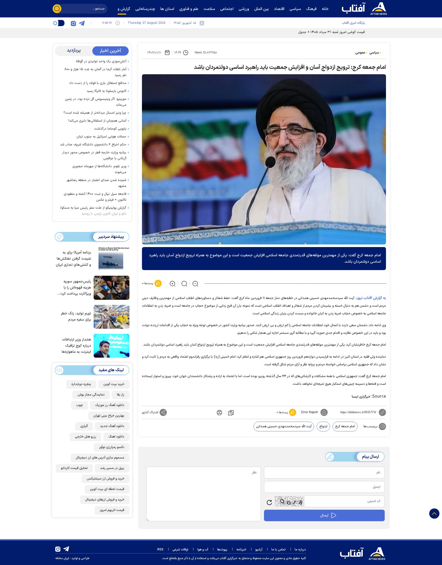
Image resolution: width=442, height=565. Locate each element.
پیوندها (222, 549)
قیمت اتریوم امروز (112, 510)
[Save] (231, 412)
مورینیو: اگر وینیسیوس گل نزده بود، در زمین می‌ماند (95, 102)
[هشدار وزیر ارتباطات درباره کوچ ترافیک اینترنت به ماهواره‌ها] (110, 345)
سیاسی (374, 52)
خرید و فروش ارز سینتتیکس (105, 478)
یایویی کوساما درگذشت (110, 128)
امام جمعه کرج (345, 426)
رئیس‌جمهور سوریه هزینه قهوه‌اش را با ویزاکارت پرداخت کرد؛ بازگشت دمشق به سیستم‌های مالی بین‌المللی (75, 288)
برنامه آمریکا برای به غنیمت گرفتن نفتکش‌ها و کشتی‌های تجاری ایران (73, 259)
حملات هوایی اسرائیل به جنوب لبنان (101, 136)
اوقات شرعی (180, 549)
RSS (160, 549)
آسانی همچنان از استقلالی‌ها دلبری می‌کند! (97, 120)
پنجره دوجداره (81, 384)
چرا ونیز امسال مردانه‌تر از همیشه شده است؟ (94, 112)
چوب (79, 405)
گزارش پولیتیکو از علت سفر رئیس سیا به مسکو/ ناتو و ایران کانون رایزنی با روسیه (93, 210)
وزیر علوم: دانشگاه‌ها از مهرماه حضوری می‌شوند (99, 169)
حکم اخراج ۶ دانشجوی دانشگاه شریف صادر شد (93, 144)
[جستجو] (57, 8)
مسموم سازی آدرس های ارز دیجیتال (100, 457)
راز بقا (120, 394)
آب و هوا (202, 549)
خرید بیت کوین (113, 384)
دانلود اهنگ (116, 436)
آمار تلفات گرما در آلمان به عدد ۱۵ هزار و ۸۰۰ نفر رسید (95, 72)
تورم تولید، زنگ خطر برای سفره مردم (76, 316)
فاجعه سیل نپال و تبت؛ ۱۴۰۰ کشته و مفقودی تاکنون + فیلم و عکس (95, 196)
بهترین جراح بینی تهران (108, 415)
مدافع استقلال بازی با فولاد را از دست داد (97, 83)
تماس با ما (278, 549)
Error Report (309, 412)
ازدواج (323, 426)
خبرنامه (241, 549)
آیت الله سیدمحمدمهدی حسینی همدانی (284, 426)
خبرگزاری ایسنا (361, 396)
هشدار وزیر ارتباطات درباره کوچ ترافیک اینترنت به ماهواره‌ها (76, 346)
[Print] (219, 412)
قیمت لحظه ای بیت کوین (107, 489)
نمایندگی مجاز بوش (91, 394)
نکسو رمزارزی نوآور (111, 447)
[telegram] (82, 23)
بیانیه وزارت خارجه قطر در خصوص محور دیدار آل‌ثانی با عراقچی (94, 155)
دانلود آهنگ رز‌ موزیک (109, 405)
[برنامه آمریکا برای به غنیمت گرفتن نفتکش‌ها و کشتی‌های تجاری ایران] (110, 258)
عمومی (360, 52)
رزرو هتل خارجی (85, 436)
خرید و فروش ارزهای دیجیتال (104, 499)
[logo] (365, 8)
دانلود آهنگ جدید (112, 426)
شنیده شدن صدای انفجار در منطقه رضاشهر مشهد (96, 183)
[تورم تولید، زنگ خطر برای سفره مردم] (110, 316)
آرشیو (258, 549)
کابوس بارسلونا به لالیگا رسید (106, 91)
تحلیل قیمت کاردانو (74, 468)
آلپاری (84, 426)
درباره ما (300, 549)
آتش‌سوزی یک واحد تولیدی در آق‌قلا (101, 61)
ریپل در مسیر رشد (112, 468)
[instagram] (73, 23)
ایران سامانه (62, 558)
